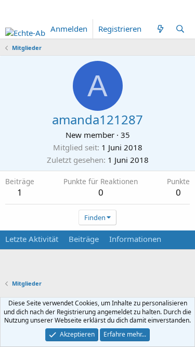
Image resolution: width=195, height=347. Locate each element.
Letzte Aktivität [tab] (31, 239)
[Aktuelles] (160, 28)
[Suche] (180, 28)
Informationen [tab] (135, 239)
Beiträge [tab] (84, 239)
